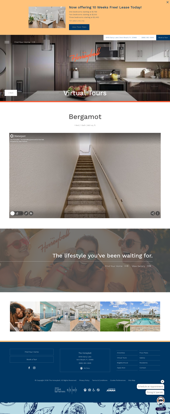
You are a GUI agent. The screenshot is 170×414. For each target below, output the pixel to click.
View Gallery (139, 266)
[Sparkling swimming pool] (145, 316)
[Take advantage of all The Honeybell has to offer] (85, 316)
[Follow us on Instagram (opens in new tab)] (34, 368)
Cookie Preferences (118, 380)
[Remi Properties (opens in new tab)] (72, 394)
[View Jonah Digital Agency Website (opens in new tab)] (111, 390)
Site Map (131, 380)
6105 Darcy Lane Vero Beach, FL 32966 (84, 358)
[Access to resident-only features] (55, 316)
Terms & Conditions (99, 380)
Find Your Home (22, 42)
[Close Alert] (167, 3)
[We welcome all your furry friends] (25, 316)
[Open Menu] (7, 42)
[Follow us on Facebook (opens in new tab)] (29, 368)
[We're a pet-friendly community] (115, 316)
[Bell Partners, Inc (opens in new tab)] (60, 392)
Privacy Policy (84, 380)
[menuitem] (127, 352)
